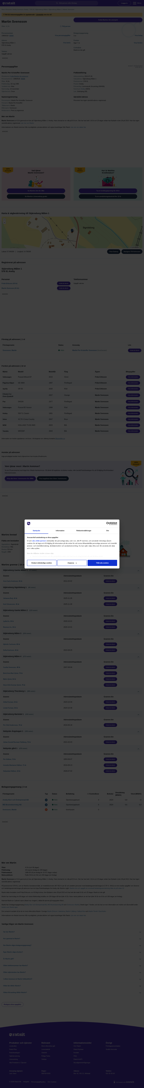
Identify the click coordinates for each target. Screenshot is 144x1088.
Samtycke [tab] (36, 530)
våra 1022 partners (39, 541)
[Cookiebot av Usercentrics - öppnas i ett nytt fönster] (108, 523)
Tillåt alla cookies (102, 563)
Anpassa (71, 563)
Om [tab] (107, 530)
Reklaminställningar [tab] (83, 530)
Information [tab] (60, 530)
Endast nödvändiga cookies (42, 563)
